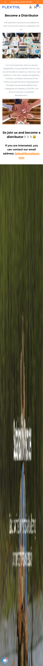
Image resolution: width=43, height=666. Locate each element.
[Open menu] (40, 7)
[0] (35, 7)
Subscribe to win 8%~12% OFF (21, 2)
